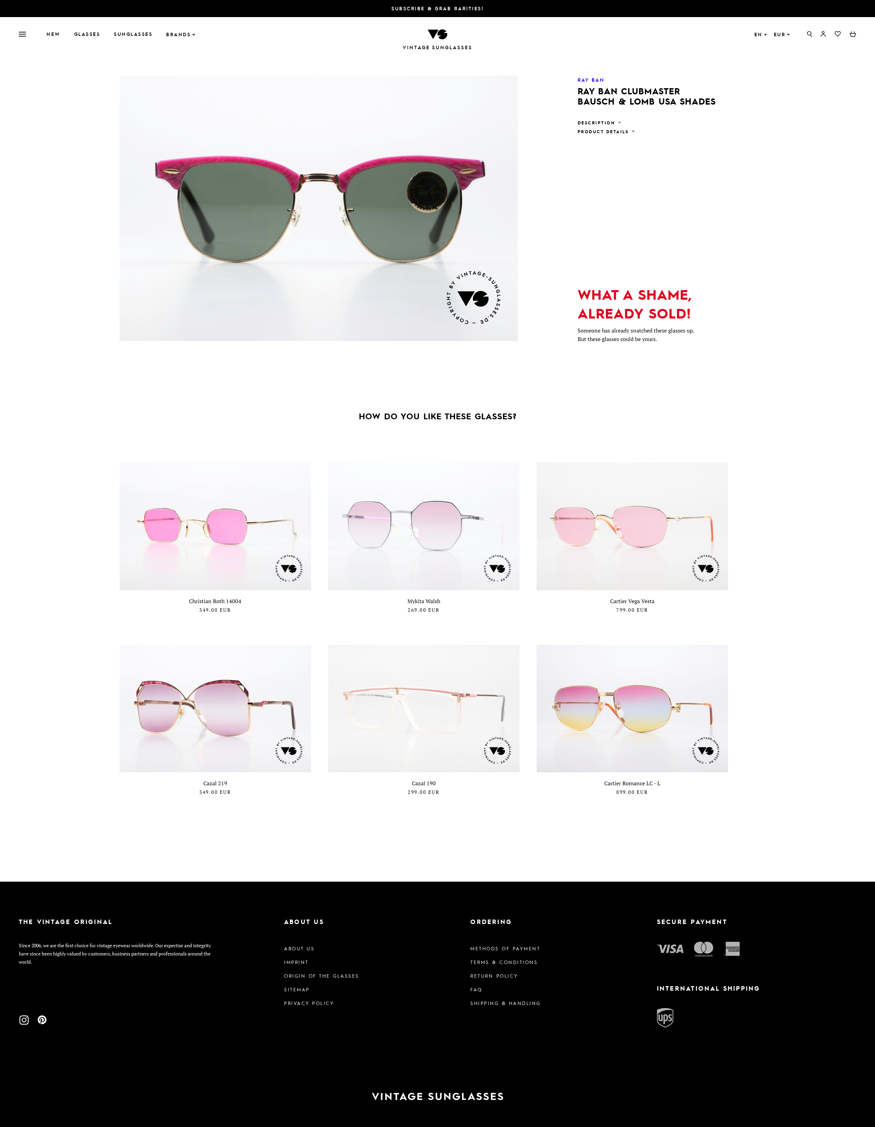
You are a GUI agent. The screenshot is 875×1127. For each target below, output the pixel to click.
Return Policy (494, 976)
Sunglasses (133, 34)
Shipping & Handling (505, 1003)
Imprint (296, 962)
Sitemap (297, 989)
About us (299, 948)
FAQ (476, 989)
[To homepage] (437, 33)
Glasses (87, 34)
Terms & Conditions (504, 962)
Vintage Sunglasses (437, 47)
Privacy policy (309, 1003)
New (53, 34)
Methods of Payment (505, 948)
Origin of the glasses (321, 976)
